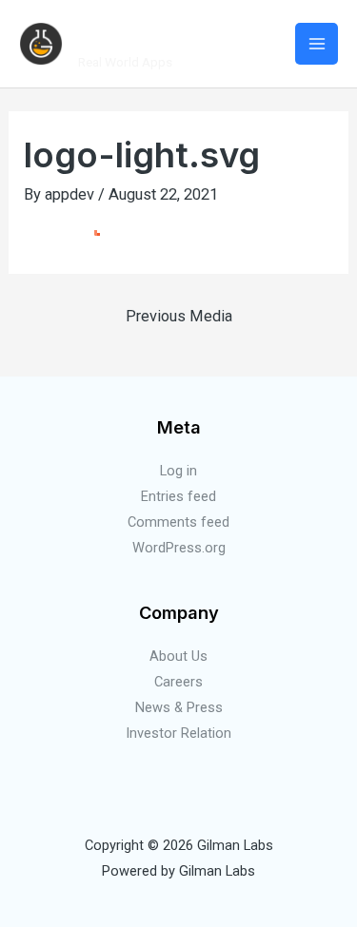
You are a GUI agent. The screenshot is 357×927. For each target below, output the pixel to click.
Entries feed (178, 496)
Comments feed (178, 522)
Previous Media (179, 316)
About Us (178, 656)
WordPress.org (179, 547)
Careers (178, 681)
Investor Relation (178, 733)
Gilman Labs (166, 32)
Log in (178, 470)
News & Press (179, 707)
